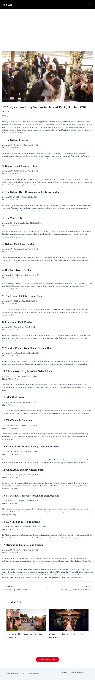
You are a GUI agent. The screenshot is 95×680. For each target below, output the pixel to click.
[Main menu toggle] (90, 4)
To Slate (7, 5)
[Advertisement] (47, 26)
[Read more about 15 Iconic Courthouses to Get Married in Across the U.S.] (69, 619)
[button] (47, 659)
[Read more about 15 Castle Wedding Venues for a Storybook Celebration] (26, 619)
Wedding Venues (7, 116)
